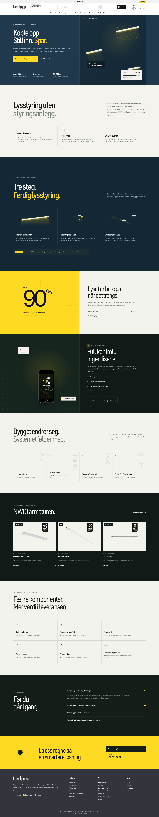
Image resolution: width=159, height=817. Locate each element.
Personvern (72, 791)
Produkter (51, 13)
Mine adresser (130, 788)
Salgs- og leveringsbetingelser (77, 793)
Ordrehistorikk (130, 785)
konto (82, 1)
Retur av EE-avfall (103, 791)
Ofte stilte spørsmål (74, 785)
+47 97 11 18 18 (113, 757)
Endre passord (130, 791)
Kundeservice (72, 782)
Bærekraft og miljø (80, 13)
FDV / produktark (102, 13)
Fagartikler (101, 785)
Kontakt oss (72, 796)
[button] (140, 2)
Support (91, 13)
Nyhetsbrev (101, 793)
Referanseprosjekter (65, 13)
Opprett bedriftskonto (103, 796)
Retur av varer (72, 788)
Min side (129, 782)
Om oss (100, 799)
